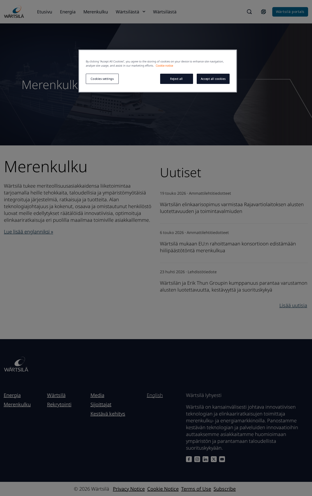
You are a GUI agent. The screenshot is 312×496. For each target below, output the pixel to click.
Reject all (176, 79)
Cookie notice (164, 65)
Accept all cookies (213, 79)
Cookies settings (102, 79)
